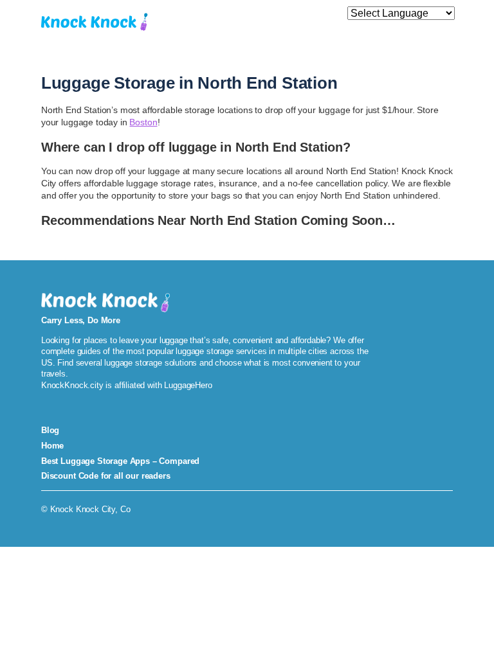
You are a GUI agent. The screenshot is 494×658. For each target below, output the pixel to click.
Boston (143, 122)
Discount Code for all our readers (105, 476)
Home (52, 445)
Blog (50, 430)
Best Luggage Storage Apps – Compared (120, 461)
